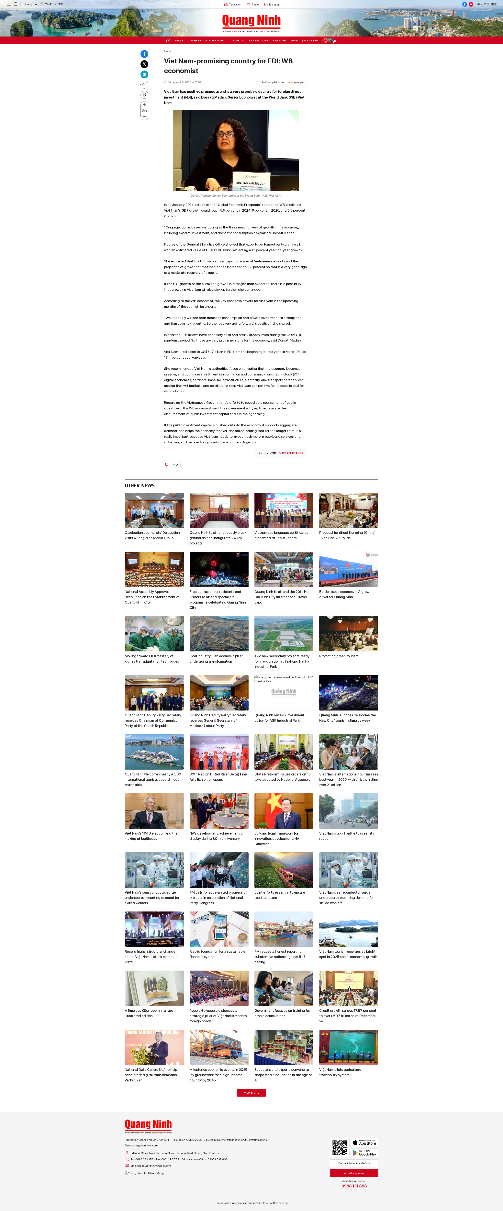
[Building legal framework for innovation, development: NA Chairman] (283, 811)
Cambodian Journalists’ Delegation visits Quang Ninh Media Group (152, 535)
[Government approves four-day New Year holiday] (283, 1106)
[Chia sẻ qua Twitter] (144, 64)
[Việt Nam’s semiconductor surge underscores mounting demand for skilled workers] (154, 870)
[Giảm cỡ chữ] (144, 116)
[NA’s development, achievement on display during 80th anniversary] (219, 811)
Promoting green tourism (338, 656)
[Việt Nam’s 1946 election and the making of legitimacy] (154, 811)
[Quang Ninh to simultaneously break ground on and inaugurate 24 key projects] (219, 510)
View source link (291, 453)
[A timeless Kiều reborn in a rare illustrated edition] (154, 988)
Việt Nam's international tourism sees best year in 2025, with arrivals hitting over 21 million (348, 779)
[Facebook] (464, 4)
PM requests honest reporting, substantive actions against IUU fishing (279, 956)
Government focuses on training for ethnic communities (282, 1013)
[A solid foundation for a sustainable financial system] (219, 929)
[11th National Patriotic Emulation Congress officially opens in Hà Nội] (154, 1106)
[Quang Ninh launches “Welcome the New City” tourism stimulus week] (348, 693)
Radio (255, 4)
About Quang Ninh (304, 40)
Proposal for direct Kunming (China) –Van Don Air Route (347, 535)
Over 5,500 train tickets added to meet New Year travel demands (216, 1190)
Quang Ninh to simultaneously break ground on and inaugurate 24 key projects (218, 538)
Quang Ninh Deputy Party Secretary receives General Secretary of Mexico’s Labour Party (218, 720)
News (179, 40)
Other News (140, 484)
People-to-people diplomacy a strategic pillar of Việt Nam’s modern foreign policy (218, 1015)
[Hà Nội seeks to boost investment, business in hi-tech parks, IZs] (283, 1165)
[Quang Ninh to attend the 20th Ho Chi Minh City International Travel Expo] (283, 569)
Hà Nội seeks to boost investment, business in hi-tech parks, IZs (281, 1190)
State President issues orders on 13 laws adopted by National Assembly (282, 777)
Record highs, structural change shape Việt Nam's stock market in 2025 (151, 956)
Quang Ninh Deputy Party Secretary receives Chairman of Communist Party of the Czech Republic (153, 720)
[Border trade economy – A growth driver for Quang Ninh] (348, 569)
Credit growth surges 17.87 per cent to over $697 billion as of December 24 (347, 1015)
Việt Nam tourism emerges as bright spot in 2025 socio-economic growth (348, 954)
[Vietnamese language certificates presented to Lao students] (283, 510)
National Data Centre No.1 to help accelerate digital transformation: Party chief (151, 1075)
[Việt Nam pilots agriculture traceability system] (348, 1047)
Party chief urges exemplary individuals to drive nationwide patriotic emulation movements (214, 1134)
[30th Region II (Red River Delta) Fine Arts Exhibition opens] (219, 752)
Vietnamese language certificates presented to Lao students (281, 535)
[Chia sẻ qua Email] (144, 74)
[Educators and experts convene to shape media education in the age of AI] (283, 1047)
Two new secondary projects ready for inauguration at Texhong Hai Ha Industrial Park (281, 661)
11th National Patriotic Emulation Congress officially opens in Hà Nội (152, 1131)
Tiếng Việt (482, 4)
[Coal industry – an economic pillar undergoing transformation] (219, 633)
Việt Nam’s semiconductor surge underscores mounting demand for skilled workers (152, 897)
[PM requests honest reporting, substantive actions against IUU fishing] (283, 929)
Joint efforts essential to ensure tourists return (279, 895)
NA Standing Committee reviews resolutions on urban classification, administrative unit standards (346, 1193)
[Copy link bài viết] (144, 85)
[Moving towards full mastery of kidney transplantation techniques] (154, 633)
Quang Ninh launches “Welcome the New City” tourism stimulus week (347, 717)
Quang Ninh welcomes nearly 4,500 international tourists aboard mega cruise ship (153, 779)
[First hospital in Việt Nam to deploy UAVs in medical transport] (348, 1106)
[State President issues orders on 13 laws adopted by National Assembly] (283, 752)
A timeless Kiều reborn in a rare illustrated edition (149, 1013)
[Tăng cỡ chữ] (144, 104)
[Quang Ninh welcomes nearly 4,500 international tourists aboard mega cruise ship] (154, 752)
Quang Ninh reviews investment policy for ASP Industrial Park (279, 717)
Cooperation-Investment (207, 40)
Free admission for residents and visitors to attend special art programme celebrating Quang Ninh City (218, 600)
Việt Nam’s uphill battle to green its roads (346, 836)
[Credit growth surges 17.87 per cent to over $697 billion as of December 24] (348, 988)
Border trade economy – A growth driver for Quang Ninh (346, 594)
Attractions (258, 40)
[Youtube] (471, 4)
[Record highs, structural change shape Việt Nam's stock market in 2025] (154, 929)
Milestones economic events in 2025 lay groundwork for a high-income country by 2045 (218, 1075)
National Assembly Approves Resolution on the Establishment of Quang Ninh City (152, 597)
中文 (494, 4)
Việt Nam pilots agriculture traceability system (340, 1072)
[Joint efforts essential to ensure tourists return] (283, 870)
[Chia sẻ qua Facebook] (144, 54)
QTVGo (329, 40)
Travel (236, 40)
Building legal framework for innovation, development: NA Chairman (276, 838)
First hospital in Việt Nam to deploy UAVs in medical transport (346, 1131)
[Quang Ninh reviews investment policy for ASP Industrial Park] (283, 693)
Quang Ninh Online (251, 23)
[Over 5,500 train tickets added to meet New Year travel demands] (219, 1165)
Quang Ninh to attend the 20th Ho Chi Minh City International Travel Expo (281, 597)
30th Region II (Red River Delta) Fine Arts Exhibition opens (218, 777)
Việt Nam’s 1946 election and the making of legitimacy (151, 836)
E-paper (274, 4)
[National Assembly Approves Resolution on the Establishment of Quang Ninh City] (154, 569)
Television (235, 4)
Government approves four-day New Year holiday (282, 1131)
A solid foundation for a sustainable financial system (217, 954)
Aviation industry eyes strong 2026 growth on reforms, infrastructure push (152, 1193)
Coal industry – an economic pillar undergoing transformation (216, 658)
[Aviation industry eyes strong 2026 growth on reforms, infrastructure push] (154, 1165)
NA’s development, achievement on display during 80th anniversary (217, 836)
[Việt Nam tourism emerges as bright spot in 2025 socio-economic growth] (348, 929)
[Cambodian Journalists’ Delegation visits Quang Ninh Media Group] (154, 510)
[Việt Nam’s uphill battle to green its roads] (348, 811)
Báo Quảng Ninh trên (272, 82)
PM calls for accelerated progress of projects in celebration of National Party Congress (218, 897)
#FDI (175, 464)
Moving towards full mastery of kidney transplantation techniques (152, 658)
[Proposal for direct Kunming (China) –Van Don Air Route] (348, 510)
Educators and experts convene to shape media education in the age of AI (283, 1075)
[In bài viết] (144, 95)
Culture (279, 40)
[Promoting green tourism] (348, 633)
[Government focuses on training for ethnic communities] (283, 988)
